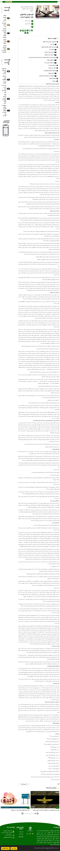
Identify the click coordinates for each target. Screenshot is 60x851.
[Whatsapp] (27, 834)
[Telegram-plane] (32, 834)
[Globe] (6, 1)
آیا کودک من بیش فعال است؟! (4, 71)
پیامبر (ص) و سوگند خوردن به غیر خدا (4, 49)
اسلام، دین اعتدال (52, 68)
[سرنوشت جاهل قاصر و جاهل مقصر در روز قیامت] (8, 110)
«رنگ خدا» (52, 44)
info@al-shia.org (8, 837)
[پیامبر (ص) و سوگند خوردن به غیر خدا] (8, 49)
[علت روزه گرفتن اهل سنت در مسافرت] (15, 799)
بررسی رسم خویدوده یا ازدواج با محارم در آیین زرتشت (46, 810)
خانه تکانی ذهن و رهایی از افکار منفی (4, 99)
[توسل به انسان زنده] (8, 25)
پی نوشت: (54, 81)
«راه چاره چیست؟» (52, 65)
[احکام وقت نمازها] (8, 41)
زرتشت (57, 807)
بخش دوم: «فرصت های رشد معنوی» (48, 47)
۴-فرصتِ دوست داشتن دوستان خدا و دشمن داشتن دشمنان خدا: (42, 57)
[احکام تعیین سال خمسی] (8, 18)
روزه (28, 807)
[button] (32, 30)
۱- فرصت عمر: (52, 49)
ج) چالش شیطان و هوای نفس (50, 70)
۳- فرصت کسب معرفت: (49, 55)
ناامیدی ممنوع (52, 73)
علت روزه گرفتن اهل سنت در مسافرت (20, 810)
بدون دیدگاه (23, 784)
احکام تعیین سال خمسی (4, 18)
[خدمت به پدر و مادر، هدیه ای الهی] (8, 89)
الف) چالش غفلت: (50, 60)
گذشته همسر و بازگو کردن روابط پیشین (4, 33)
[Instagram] (30, 834)
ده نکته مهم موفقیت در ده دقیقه (4, 79)
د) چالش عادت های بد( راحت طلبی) (46, 76)
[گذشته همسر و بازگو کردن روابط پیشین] (8, 33)
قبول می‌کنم (14, 848)
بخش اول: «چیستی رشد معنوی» (50, 42)
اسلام (28, 9)
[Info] (11, 1)
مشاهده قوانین (5, 848)
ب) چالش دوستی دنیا (49, 63)
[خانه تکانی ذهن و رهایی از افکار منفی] (8, 99)
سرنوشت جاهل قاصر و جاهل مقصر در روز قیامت (4, 110)
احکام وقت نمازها (4, 41)
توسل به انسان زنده (4, 24)
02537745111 (8, 835)
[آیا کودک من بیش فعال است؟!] (8, 71)
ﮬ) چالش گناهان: (52, 78)
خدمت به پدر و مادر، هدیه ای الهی (4, 88)
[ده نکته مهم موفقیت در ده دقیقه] (8, 79)
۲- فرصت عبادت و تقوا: (49, 52)
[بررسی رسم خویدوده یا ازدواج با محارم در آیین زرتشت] (45, 799)
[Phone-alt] (7, 1)
